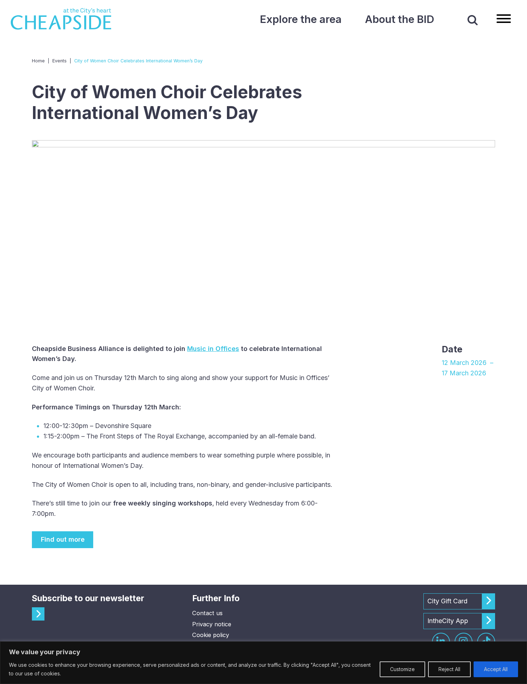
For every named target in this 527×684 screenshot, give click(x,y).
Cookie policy (210, 634)
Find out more (63, 539)
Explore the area (301, 19)
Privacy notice (211, 624)
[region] (263, 662)
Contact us (207, 613)
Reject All (449, 669)
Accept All (496, 669)
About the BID (399, 19)
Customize (402, 669)
